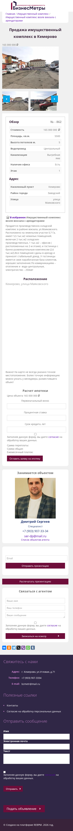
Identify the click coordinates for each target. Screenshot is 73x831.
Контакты (12, 705)
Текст (6, 751)
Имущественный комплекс (33, 13)
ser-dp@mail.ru (35, 536)
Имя (6, 731)
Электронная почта (15, 741)
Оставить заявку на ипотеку (25, 458)
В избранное (18, 217)
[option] (30, 69)
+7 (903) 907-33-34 (35, 531)
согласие (53, 436)
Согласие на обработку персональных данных (34, 711)
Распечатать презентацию (35, 581)
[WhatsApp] (28, 648)
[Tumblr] (33, 648)
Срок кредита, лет (35, 424)
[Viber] (23, 648)
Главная (10, 13)
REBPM (38, 824)
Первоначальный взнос (35, 400)
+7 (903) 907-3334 (31, 677)
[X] (18, 648)
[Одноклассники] (9, 648)
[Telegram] (14, 648)
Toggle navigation (6, 6)
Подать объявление (21, 809)
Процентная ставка (35, 412)
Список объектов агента (35, 539)
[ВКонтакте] (4, 648)
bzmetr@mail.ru (31, 684)
